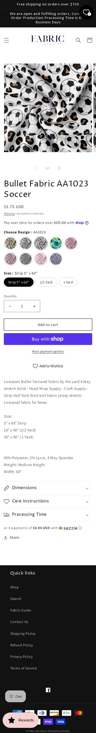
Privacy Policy (21, 656)
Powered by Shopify (59, 730)
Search (16, 598)
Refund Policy (21, 645)
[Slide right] (59, 168)
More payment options (48, 351)
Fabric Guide (20, 610)
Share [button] (14, 537)
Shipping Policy (23, 633)
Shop (14, 587)
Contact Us (19, 621)
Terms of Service (23, 668)
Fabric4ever (41, 730)
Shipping (9, 213)
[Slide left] (36, 168)
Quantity (10, 296)
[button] (6, 40)
